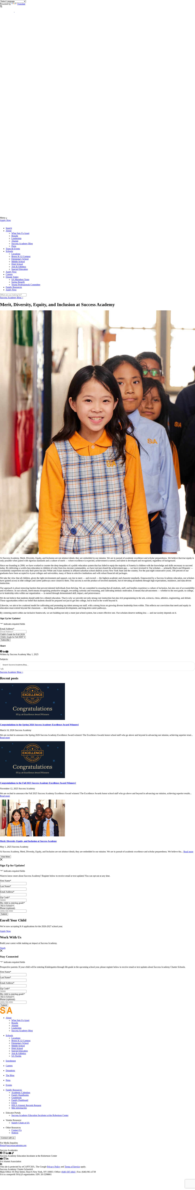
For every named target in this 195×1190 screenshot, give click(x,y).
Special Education (19, 269)
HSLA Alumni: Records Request (26, 1105)
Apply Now (5, 220)
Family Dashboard (19, 1100)
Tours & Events (13, 248)
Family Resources (14, 287)
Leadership (16, 238)
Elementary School (20, 259)
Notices (14, 1133)
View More (5, 857)
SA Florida (16, 1056)
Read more (5, 737)
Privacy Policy (53, 1166)
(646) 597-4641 (68, 1172)
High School (17, 264)
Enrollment (11, 1061)
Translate (21, 4)
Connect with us (7, 1138)
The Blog (10, 1075)
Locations (15, 254)
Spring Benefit (18, 282)
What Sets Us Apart (20, 233)
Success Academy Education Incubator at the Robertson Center (39, 1115)
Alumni (14, 241)
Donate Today (12, 277)
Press (13, 246)
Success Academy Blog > (11, 297)
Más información (19, 1108)
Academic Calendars (20, 1092)
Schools (9, 251)
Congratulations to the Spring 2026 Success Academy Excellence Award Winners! (39, 724)
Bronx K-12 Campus (20, 256)
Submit (4, 914)
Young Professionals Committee (25, 284)
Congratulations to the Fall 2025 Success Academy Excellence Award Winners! (38, 783)
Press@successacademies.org (13, 1145)
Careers (9, 274)
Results (14, 236)
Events (9, 1085)
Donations (10, 1070)
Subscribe (5, 640)
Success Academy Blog (22, 243)
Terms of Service (72, 1166)
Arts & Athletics (18, 266)
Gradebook (16, 1097)
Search (9, 228)
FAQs (14, 1103)
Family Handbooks (20, 1095)
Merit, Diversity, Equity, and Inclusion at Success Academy (28, 841)
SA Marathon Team (20, 279)
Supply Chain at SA (20, 1123)
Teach (2, 948)
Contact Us (16, 1130)
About (8, 230)
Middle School (18, 261)
